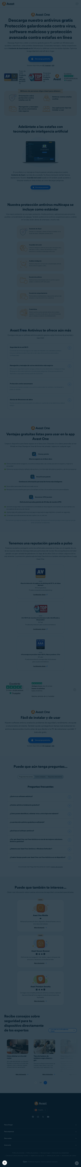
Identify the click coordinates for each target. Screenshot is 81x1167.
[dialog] (40, 583)
